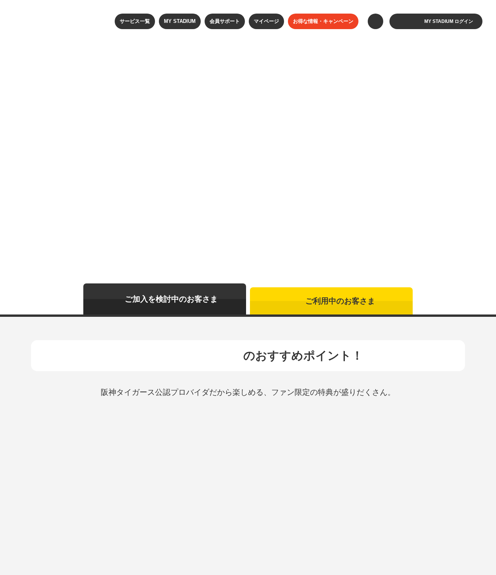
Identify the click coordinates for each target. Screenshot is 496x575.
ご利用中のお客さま (340, 301)
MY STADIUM (180, 21)
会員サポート (225, 21)
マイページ (266, 21)
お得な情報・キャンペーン (323, 21)
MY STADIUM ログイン (448, 21)
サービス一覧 (135, 21)
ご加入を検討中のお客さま (171, 299)
